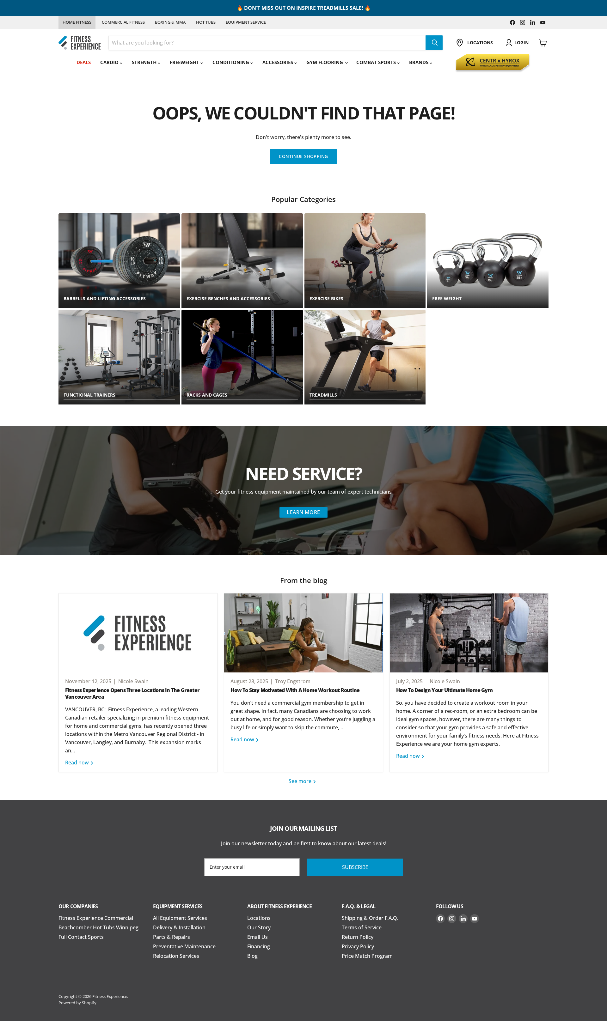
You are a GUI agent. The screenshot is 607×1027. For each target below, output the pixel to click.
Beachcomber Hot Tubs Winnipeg (98, 927)
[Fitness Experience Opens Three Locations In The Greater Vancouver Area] (138, 632)
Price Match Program (367, 955)
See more (301, 781)
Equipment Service (246, 22)
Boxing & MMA (170, 22)
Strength (145, 62)
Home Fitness (77, 22)
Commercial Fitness (123, 22)
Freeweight (185, 62)
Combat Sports (376, 62)
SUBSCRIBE (355, 867)
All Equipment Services (180, 918)
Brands (419, 62)
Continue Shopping (303, 156)
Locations (259, 918)
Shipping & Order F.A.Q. (370, 918)
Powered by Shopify (77, 1003)
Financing (258, 946)
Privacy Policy (358, 946)
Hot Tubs (206, 22)
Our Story (259, 927)
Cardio (110, 62)
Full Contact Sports (81, 936)
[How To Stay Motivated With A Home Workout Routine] (303, 632)
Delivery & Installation (179, 927)
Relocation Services (176, 955)
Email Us (257, 936)
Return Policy (357, 936)
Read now (77, 762)
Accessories (278, 62)
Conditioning (231, 62)
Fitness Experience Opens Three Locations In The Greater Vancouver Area (132, 693)
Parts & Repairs (171, 936)
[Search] (434, 42)
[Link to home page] (79, 43)
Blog (252, 955)
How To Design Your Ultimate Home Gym (444, 690)
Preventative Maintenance (184, 946)
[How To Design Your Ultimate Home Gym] (469, 632)
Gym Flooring (325, 62)
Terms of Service (362, 927)
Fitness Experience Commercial (95, 918)
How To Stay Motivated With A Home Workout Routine (294, 690)
